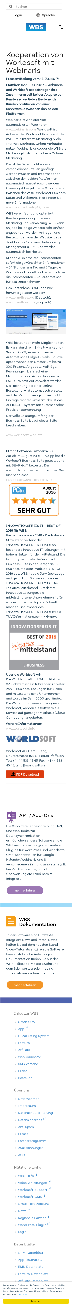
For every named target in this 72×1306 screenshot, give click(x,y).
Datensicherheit (30, 1120)
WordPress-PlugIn (32, 1225)
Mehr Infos (22, 1294)
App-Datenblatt (30, 1260)
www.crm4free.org (20, 297)
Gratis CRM (27, 1022)
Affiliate (24, 1050)
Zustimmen (36, 1301)
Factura (24, 1043)
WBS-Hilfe (26, 1176)
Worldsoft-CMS (30, 1197)
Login (17, 15)
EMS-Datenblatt (30, 1267)
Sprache (48, 15)
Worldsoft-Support (33, 1190)
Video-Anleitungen (33, 1183)
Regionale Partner (32, 1218)
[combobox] (34, 7)
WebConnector (29, 1057)
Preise (22, 1071)
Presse (23, 1134)
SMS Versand (28, 1064)
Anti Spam (26, 1127)
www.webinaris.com (21, 129)
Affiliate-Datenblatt (33, 1281)
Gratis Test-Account (33, 1204)
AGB (21, 1155)
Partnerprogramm (32, 1141)
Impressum (27, 1106)
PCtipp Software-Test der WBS (29, 480)
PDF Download (27, 774)
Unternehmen (28, 1099)
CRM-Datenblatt (30, 1253)
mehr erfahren (25, 890)
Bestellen (25, 1078)
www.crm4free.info (20, 302)
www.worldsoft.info (20, 728)
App (21, 1029)
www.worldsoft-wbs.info (24, 435)
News (22, 1211)
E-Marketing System (33, 1036)
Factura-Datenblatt (33, 1274)
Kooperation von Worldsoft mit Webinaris (34, 62)
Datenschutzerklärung (35, 1113)
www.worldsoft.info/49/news (27, 207)
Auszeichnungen (31, 1148)
